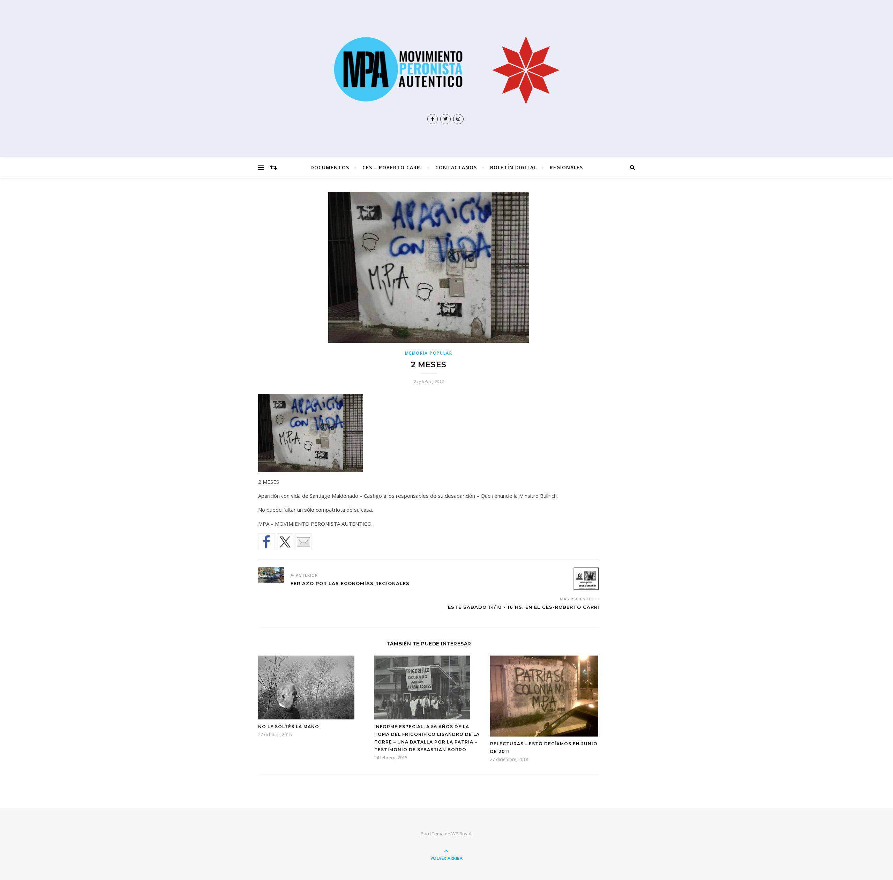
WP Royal (461, 833)
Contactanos (456, 167)
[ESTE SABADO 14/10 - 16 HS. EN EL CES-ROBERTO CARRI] (586, 579)
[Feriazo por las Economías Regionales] (271, 575)
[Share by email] (303, 541)
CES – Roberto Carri (392, 167)
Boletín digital (513, 167)
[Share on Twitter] (285, 541)
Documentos (329, 167)
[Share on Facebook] (266, 541)
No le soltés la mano (288, 726)
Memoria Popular (428, 353)
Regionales (566, 167)
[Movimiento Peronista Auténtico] (446, 69)
